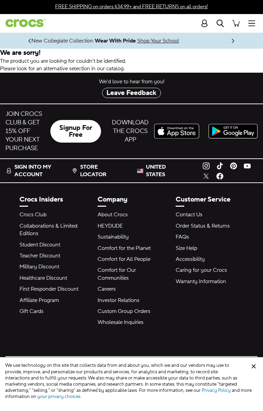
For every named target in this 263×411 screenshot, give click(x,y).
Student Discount (40, 244)
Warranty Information (201, 281)
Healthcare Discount (43, 278)
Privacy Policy (216, 390)
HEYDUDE (110, 225)
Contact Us (189, 214)
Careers (107, 289)
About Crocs (113, 214)
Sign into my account (32, 171)
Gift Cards (31, 311)
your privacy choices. (59, 397)
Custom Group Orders (124, 311)
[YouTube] (247, 165)
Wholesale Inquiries (120, 322)
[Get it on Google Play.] (233, 131)
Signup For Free (75, 131)
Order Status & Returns (203, 225)
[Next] (233, 41)
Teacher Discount (40, 255)
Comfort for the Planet (124, 248)
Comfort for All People (124, 259)
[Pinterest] (233, 165)
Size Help (186, 248)
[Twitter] (206, 175)
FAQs (182, 236)
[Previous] (30, 41)
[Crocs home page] (23, 23)
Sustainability (113, 236)
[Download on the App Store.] (178, 131)
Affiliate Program (39, 300)
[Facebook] (219, 175)
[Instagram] (206, 165)
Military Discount (39, 266)
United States (156, 171)
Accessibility (190, 259)
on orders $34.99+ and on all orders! (131, 6)
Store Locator (93, 171)
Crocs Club (33, 214)
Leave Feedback (131, 92)
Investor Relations (118, 300)
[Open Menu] (253, 23)
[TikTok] (219, 165)
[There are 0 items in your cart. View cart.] (236, 23)
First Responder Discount (49, 289)
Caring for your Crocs (201, 270)
